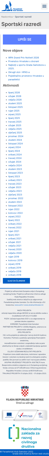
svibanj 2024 (15, 154)
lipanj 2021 (13, 234)
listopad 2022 (15, 205)
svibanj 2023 (15, 180)
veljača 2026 (15, 99)
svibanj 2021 (14, 238)
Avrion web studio (40, 453)
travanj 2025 (15, 121)
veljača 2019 (14, 271)
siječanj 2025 (15, 132)
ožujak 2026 (14, 96)
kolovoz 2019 (15, 260)
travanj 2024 (15, 158)
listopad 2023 (15, 172)
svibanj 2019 (14, 267)
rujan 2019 (13, 256)
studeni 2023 (15, 169)
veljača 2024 (15, 165)
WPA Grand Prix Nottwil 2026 (23, 57)
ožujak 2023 (14, 187)
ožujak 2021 (14, 242)
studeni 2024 (15, 140)
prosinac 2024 (15, 136)
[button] (44, 6)
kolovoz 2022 (15, 213)
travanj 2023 (15, 183)
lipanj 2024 (14, 151)
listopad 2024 (15, 143)
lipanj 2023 (14, 176)
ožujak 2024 (14, 161)
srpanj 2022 (14, 216)
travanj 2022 (15, 227)
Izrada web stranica (22, 453)
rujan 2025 (13, 110)
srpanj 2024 (14, 147)
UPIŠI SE (24, 39)
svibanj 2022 (15, 223)
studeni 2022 (15, 202)
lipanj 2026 (14, 92)
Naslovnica (7, 16)
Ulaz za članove (16, 281)
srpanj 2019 (14, 264)
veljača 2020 (15, 253)
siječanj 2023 (15, 194)
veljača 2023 (15, 191)
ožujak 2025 (14, 125)
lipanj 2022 (14, 220)
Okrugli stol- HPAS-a (19, 72)
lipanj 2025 (14, 118)
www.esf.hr (19, 305)
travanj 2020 (15, 249)
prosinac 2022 (15, 198)
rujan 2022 (13, 209)
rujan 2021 (13, 231)
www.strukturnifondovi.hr (33, 305)
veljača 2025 (15, 129)
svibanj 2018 (14, 274)
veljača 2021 (14, 245)
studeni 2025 (15, 103)
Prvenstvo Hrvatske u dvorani (23, 61)
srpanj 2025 (14, 114)
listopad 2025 (15, 107)
